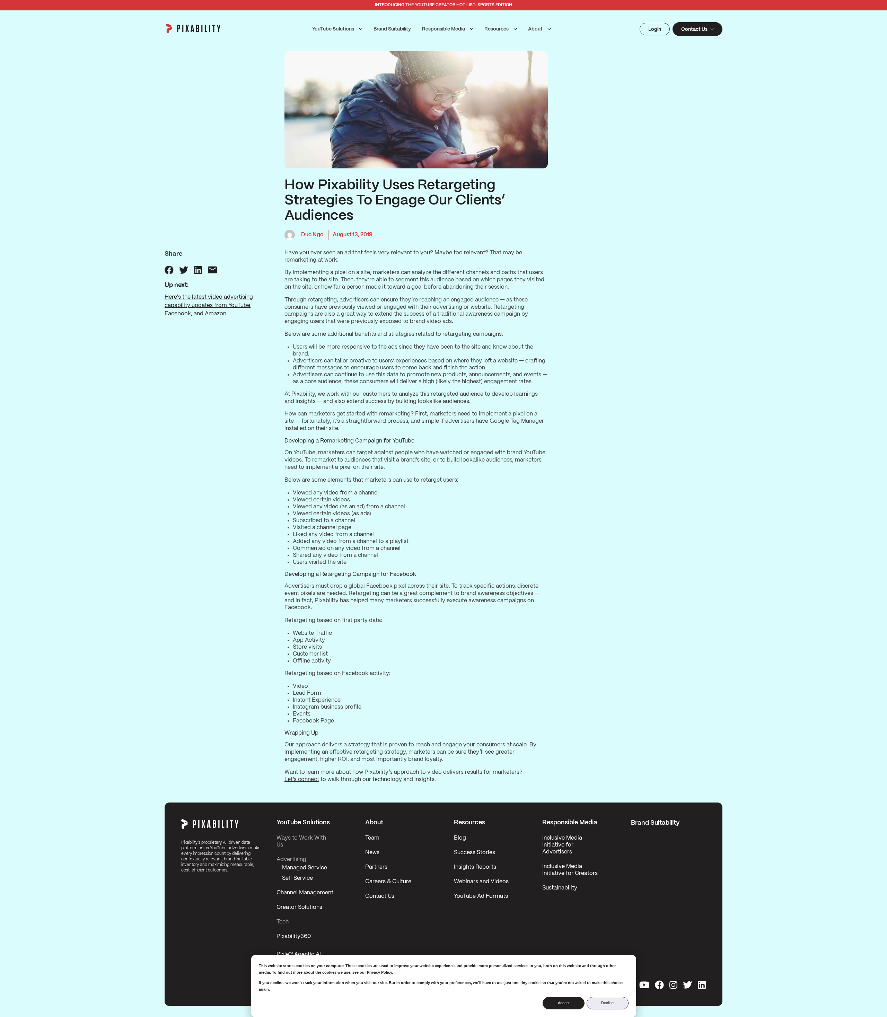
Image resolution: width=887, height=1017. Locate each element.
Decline (607, 1003)
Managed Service (304, 867)
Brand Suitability (392, 29)
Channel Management (304, 892)
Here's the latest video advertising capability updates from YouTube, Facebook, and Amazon (209, 305)
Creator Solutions (299, 907)
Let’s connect (301, 779)
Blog (460, 838)
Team (372, 838)
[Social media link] (644, 984)
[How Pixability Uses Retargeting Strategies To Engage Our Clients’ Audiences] (169, 269)
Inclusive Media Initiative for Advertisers (562, 844)
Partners (376, 867)
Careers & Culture (388, 881)
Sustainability (559, 888)
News (372, 852)
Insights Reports (475, 867)
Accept (564, 1003)
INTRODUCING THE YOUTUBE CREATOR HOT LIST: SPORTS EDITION (443, 5)
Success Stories (474, 852)
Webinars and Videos (481, 881)
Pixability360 (293, 936)
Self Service (297, 878)
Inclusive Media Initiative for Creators (570, 870)
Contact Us (379, 896)
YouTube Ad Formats (481, 896)
